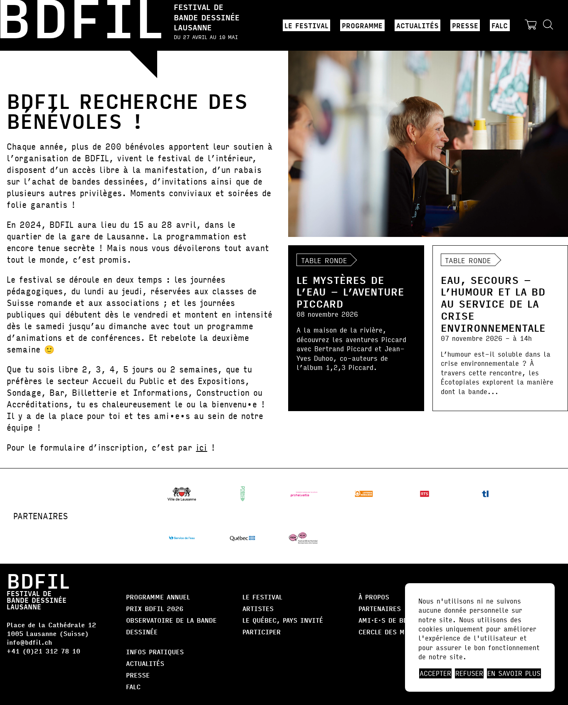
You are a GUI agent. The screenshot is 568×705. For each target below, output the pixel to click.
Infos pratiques (155, 651)
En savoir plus (514, 673)
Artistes (258, 608)
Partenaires (379, 608)
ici (201, 447)
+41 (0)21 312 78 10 (43, 651)
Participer (261, 631)
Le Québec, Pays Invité (282, 620)
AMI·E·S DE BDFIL (388, 620)
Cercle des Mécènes (393, 631)
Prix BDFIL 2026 (154, 608)
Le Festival (306, 25)
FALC (499, 25)
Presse (465, 25)
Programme (362, 25)
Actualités (417, 25)
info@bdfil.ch (29, 642)
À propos (373, 597)
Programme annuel (158, 597)
